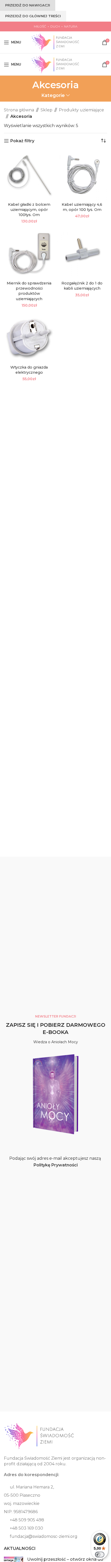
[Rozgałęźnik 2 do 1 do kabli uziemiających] (82, 254)
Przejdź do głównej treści (33, 16)
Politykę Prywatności (56, 1165)
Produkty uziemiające (81, 110)
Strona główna (19, 110)
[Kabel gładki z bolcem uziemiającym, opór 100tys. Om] (29, 175)
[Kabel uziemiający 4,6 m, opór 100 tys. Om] (82, 175)
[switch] (99, 1554)
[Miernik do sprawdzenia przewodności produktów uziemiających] (29, 254)
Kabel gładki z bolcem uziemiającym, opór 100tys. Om (29, 209)
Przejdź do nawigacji (27, 5)
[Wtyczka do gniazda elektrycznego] (29, 338)
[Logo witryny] (55, 42)
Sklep (46, 110)
